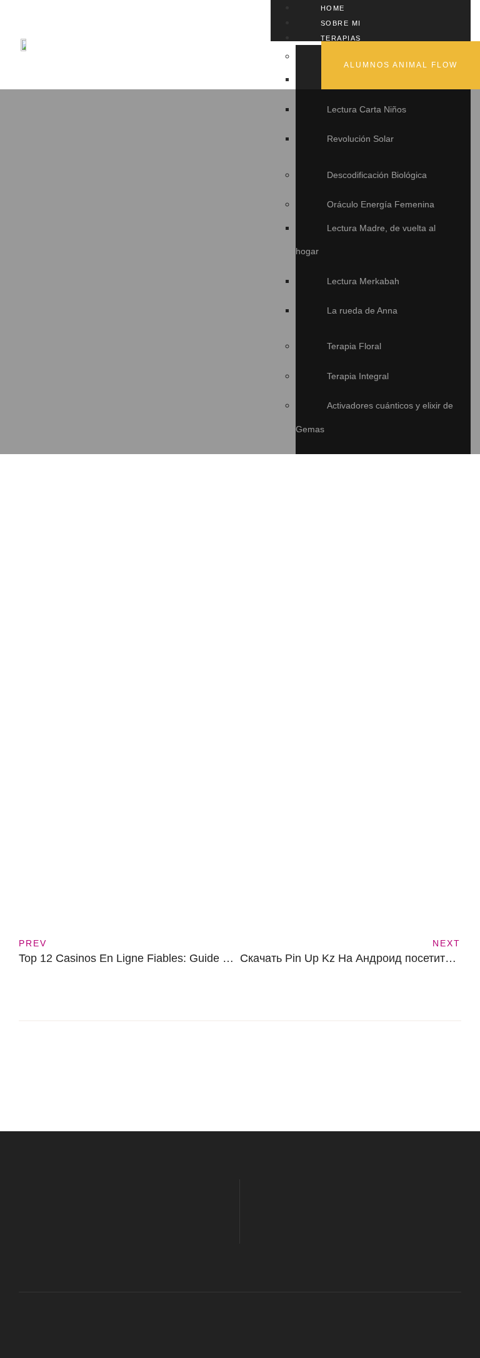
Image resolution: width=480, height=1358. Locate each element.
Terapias (341, 38)
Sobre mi (341, 23)
